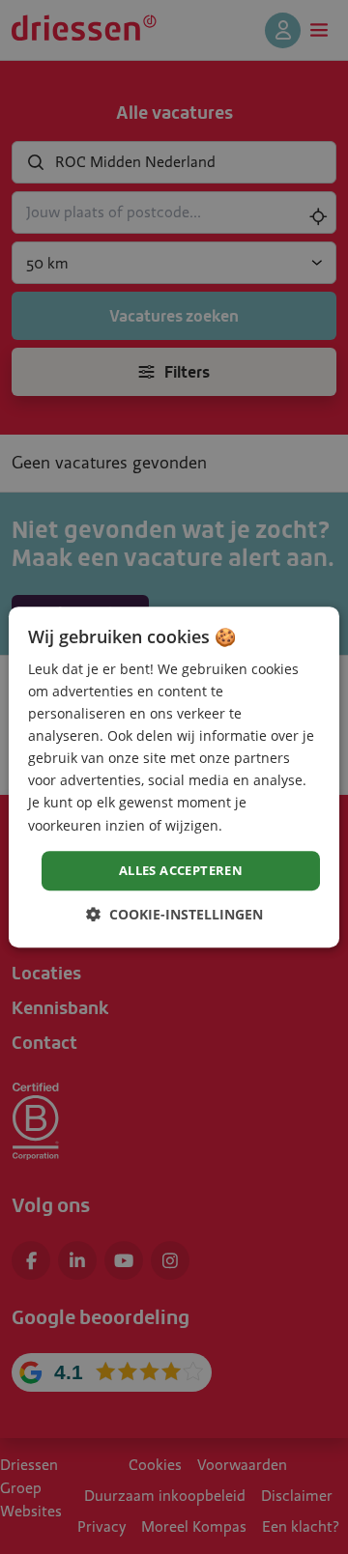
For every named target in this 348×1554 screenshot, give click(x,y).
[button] (174, 914)
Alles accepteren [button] (181, 870)
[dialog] (174, 777)
